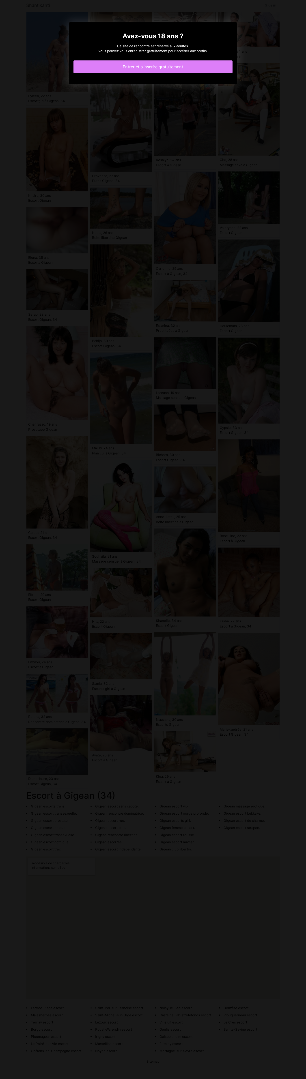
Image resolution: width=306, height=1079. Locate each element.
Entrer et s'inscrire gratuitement (153, 66)
